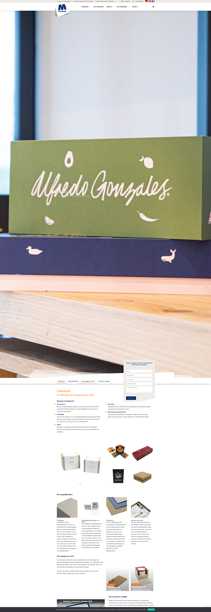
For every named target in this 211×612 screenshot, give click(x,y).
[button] (153, 7)
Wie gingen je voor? (88, 381)
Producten (85, 7)
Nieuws (109, 7)
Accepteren (151, 609)
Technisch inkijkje (104, 381)
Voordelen (61, 381)
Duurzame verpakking (114, 588)
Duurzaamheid (98, 7)
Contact (134, 7)
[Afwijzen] (209, 609)
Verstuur (130, 398)
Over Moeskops (122, 7)
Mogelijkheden (73, 381)
